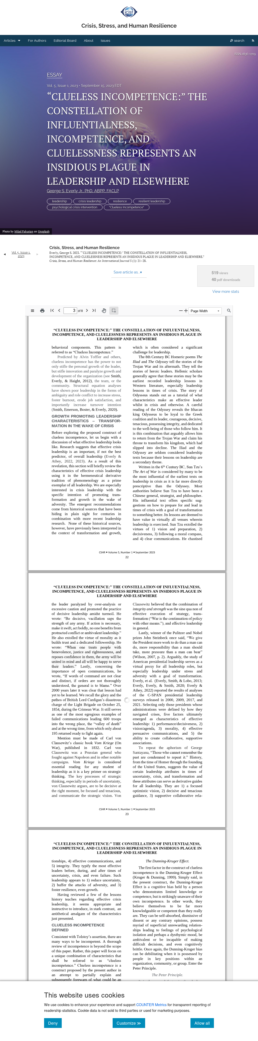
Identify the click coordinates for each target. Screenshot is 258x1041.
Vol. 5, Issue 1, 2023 (62, 86)
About (88, 40)
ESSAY (54, 75)
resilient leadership (152, 201)
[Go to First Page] (52, 310)
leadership (59, 201)
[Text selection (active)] (113, 311)
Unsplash (43, 231)
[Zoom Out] (181, 310)
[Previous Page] (59, 310)
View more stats (225, 291)
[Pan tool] (103, 311)
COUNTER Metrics (151, 1004)
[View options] (32, 310)
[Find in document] (229, 311)
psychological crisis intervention (74, 207)
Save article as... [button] (128, 272)
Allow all (204, 1023)
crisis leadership (90, 201)
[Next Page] (87, 310)
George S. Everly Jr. (83, 190)
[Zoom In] (186, 310)
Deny (55, 1023)
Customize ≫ (131, 1023)
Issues (105, 40)
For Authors (37, 40)
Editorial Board (65, 40)
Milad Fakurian (23, 231)
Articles (9, 40)
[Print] (42, 311)
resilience (120, 201)
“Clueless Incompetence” (126, 207)
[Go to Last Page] (94, 310)
